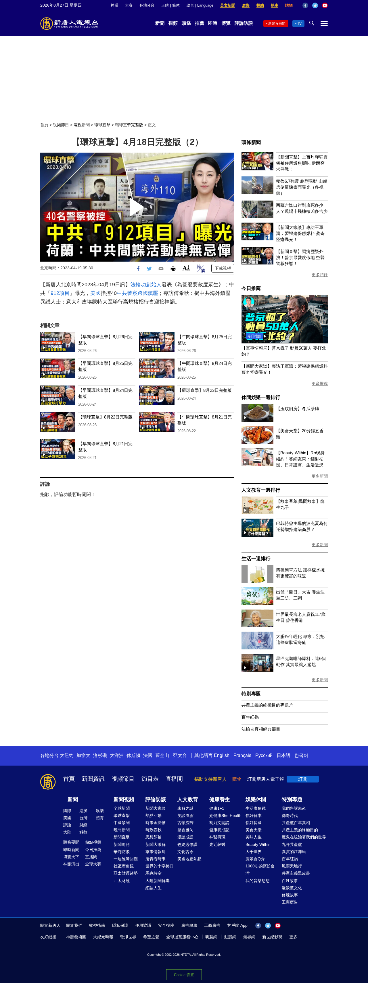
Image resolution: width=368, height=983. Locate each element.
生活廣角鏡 (256, 808)
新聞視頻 (124, 799)
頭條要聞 (71, 842)
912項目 (60, 293)
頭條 (186, 23)
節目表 (150, 779)
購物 (289, 5)
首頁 (44, 124)
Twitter (315, 5)
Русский (264, 755)
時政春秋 (153, 830)
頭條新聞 (251, 142)
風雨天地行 (292, 866)
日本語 (283, 755)
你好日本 (254, 815)
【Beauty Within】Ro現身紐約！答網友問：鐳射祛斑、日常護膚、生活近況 (300, 458)
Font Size (186, 268)
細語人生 (153, 887)
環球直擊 (102, 124)
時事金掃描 (155, 822)
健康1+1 (216, 808)
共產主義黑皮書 (296, 873)
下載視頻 (223, 268)
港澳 (83, 810)
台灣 (83, 817)
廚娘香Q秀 (255, 859)
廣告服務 (189, 925)
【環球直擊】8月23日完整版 (204, 390)
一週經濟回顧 (126, 859)
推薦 (199, 23)
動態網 (230, 937)
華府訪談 (122, 851)
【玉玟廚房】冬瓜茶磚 (297, 408)
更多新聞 (320, 476)
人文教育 (187, 799)
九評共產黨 (292, 844)
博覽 (226, 23)
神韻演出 (71, 864)
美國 (95, 293)
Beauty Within (258, 844)
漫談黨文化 (292, 887)
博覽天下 (71, 856)
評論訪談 (244, 23)
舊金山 (162, 755)
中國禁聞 (122, 822)
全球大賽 (93, 864)
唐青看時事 (155, 859)
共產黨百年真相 (296, 822)
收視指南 (97, 925)
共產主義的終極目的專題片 (267, 704)
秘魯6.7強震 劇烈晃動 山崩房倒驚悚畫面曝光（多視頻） (301, 187)
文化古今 (185, 851)
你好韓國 (254, 822)
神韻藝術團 (76, 937)
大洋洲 (117, 755)
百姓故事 (290, 880)
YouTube (325, 5)
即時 (212, 23)
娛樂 (100, 810)
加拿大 (83, 755)
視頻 (173, 23)
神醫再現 (217, 837)
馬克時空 (153, 873)
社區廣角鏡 (124, 866)
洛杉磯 (100, 755)
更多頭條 (320, 274)
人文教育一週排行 (260, 490)
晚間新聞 (122, 830)
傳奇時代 (290, 815)
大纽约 (67, 755)
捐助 (260, 5)
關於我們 (74, 925)
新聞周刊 (122, 844)
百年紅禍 (250, 717)
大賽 (129, 5)
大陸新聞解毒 (157, 880)
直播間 (174, 779)
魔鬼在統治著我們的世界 (304, 837)
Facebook (305, 5)
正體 (165, 5)
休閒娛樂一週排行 (260, 397)
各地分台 (146, 5)
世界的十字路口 (159, 866)
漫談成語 (185, 837)
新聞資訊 (93, 779)
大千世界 (254, 851)
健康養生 (219, 799)
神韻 (114, 5)
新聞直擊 (122, 837)
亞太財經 (122, 880)
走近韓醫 (217, 844)
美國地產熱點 (189, 859)
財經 (83, 825)
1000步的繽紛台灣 (260, 869)
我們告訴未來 (294, 808)
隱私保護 (120, 925)
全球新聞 (122, 808)
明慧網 (211, 937)
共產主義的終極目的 (300, 830)
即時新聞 (71, 849)
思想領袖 (153, 837)
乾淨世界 (128, 937)
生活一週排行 (256, 558)
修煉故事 (290, 895)
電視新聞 (82, 124)
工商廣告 (290, 902)
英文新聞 (227, 5)
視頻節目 (61, 124)
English (221, 755)
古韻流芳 (185, 822)
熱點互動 (153, 815)
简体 (176, 5)
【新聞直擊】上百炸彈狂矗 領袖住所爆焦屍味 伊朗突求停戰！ (302, 163)
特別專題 (251, 693)
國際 (67, 810)
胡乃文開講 (219, 822)
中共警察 (127, 293)
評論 (67, 825)
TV (299, 24)
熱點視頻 (93, 842)
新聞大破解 (155, 844)
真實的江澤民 (294, 851)
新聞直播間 (276, 24)
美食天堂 (254, 830)
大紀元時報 (103, 937)
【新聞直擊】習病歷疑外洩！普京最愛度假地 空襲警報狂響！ (300, 257)
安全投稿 (166, 925)
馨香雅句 (185, 830)
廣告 (246, 5)
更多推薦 (320, 383)
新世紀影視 (272, 937)
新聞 (159, 23)
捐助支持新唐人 (210, 779)
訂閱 (302, 779)
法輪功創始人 (146, 284)
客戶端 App (237, 925)
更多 (293, 937)
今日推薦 (251, 288)
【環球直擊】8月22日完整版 (105, 416)
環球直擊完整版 (129, 124)
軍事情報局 (155, 851)
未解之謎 (185, 808)
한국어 (301, 755)
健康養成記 (219, 830)
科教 (83, 832)
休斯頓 (133, 755)
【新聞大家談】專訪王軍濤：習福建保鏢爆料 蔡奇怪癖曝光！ (300, 233)
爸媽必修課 (187, 844)
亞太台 (180, 755)
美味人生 (254, 837)
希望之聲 (151, 937)
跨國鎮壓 (147, 293)
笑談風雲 (185, 815)
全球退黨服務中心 (182, 937)
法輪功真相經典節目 (260, 729)
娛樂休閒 (256, 799)
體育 (100, 817)
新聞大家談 (155, 808)
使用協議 (143, 925)
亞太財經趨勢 (126, 873)
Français (242, 755)
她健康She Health (225, 815)
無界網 (249, 937)
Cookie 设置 (184, 975)
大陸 (67, 832)
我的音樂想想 (258, 880)
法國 (147, 755)
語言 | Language (200, 5)
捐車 (274, 5)
